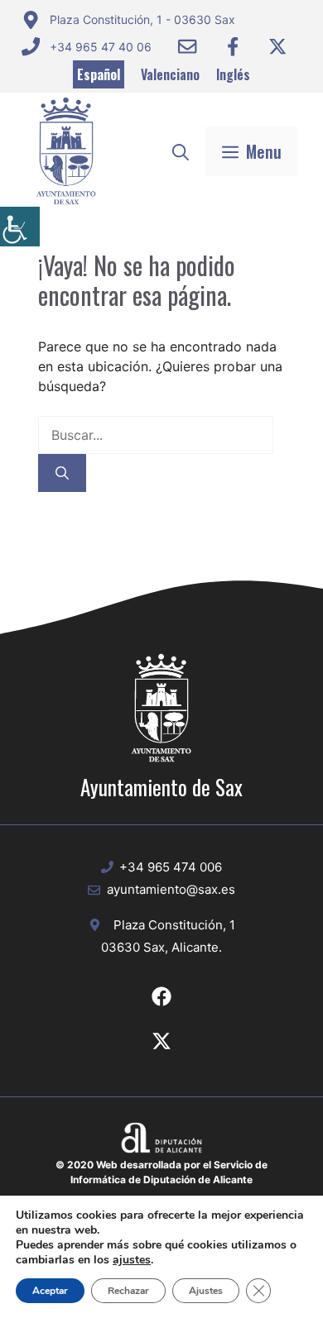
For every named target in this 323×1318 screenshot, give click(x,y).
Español (98, 74)
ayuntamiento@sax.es (171, 889)
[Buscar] (62, 473)
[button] (180, 151)
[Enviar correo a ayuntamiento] (187, 46)
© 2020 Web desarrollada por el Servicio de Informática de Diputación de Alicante (161, 1172)
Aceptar (50, 1290)
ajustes (132, 1260)
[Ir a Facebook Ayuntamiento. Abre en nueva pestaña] (232, 46)
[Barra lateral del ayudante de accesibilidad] (20, 226)
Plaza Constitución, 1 (174, 925)
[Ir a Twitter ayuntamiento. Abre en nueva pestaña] (277, 46)
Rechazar (128, 1290)
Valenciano (170, 74)
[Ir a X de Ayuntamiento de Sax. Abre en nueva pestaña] (161, 1041)
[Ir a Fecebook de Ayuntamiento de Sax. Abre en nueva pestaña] (161, 996)
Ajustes (206, 1290)
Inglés (233, 74)
